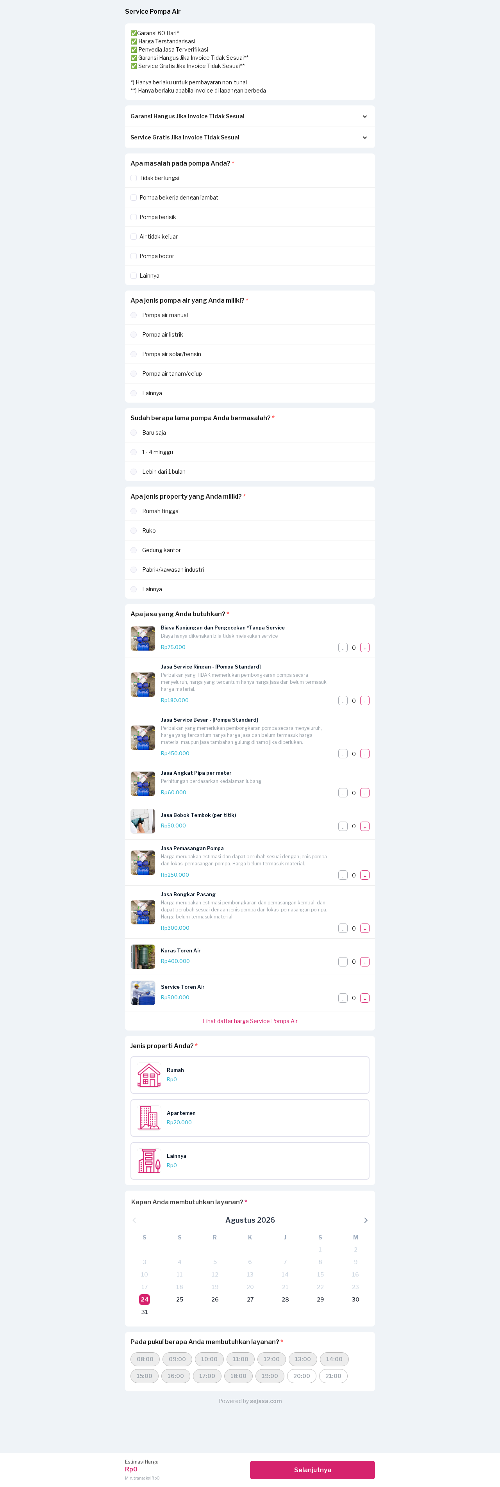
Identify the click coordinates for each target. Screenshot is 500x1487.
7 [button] (285, 1262)
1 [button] (320, 1249)
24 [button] (145, 1299)
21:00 (333, 1376)
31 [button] (144, 1312)
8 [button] (320, 1262)
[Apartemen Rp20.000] (252, 1128)
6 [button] (250, 1262)
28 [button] (285, 1299)
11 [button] (180, 1274)
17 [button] (144, 1287)
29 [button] (320, 1299)
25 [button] (179, 1299)
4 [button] (180, 1262)
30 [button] (355, 1299)
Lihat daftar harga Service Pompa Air (250, 1021)
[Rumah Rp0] (252, 1085)
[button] (365, 1220)
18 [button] (179, 1287)
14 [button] (285, 1274)
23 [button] (355, 1287)
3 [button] (144, 1262)
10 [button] (144, 1274)
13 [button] (250, 1274)
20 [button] (250, 1287)
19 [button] (215, 1287)
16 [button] (355, 1274)
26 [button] (215, 1299)
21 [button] (285, 1287)
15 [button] (320, 1274)
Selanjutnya (312, 1470)
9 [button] (355, 1262)
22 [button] (320, 1287)
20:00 (301, 1376)
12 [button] (215, 1274)
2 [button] (355, 1249)
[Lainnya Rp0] (252, 1171)
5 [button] (215, 1262)
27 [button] (250, 1299)
